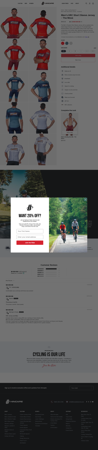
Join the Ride (30, 243)
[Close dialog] (85, 199)
